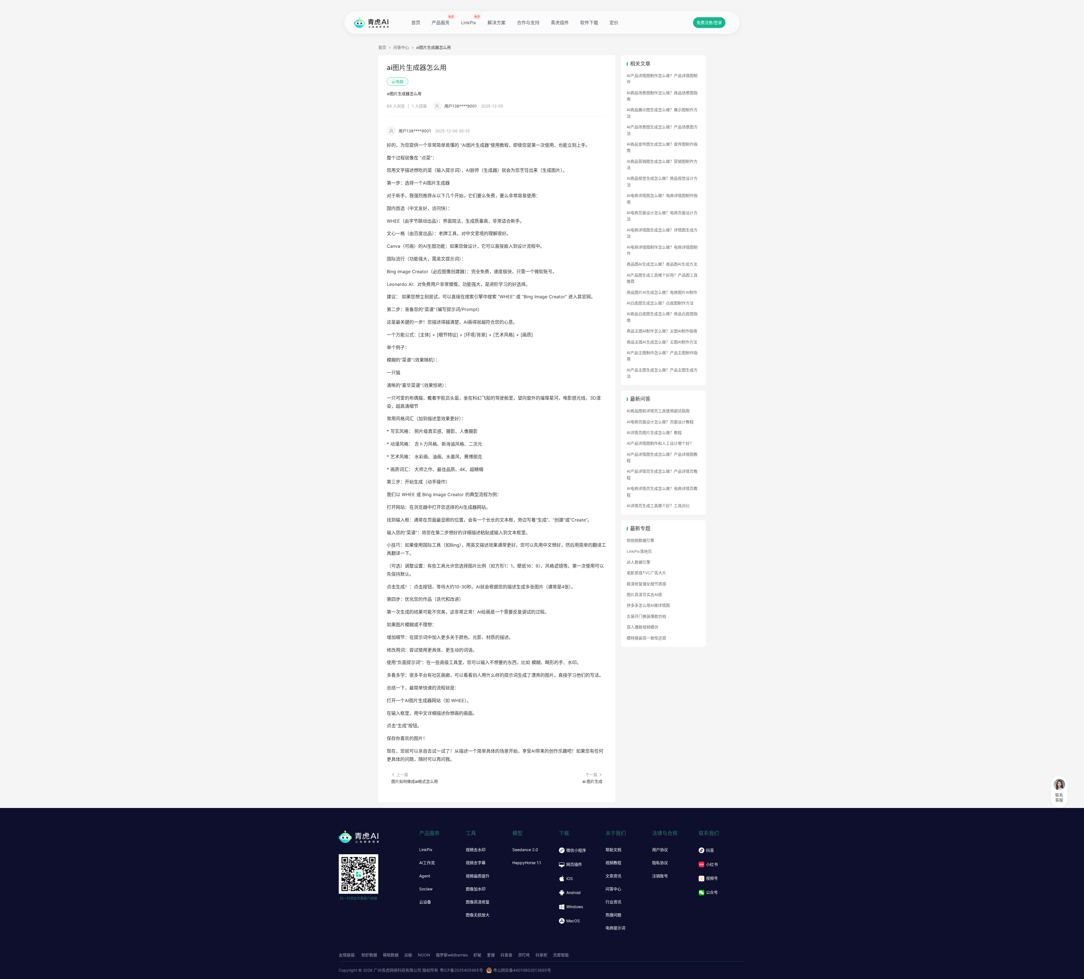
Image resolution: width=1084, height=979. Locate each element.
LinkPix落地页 (639, 551)
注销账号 (660, 876)
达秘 (408, 954)
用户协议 (660, 849)
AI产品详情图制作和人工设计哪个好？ (660, 443)
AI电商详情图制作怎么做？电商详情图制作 (662, 250)
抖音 (710, 850)
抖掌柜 (541, 954)
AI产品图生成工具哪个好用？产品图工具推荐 (662, 278)
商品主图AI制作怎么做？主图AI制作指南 (662, 330)
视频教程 (613, 862)
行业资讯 (613, 902)
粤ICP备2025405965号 (461, 970)
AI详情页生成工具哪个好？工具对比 (658, 505)
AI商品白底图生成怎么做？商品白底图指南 (662, 316)
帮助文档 (613, 849)
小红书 (712, 864)
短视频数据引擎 (640, 540)
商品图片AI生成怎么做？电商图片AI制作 (662, 292)
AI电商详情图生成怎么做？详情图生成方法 (662, 232)
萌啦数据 (391, 954)
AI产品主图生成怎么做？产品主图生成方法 (662, 372)
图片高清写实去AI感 (644, 594)
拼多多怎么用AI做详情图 (648, 605)
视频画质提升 (477, 876)
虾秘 (477, 954)
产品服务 (441, 22)
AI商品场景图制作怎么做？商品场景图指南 (662, 95)
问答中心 (401, 47)
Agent (424, 876)
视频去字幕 (476, 862)
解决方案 (497, 22)
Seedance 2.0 (525, 849)
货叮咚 (524, 954)
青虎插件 (560, 22)
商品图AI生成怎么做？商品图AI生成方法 (662, 264)
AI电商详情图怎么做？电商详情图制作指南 (662, 198)
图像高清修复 (477, 902)
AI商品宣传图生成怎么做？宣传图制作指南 (662, 147)
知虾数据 (369, 954)
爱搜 (491, 954)
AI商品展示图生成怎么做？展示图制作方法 (662, 112)
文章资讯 (613, 876)
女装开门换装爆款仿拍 (646, 616)
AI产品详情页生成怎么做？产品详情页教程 (662, 474)
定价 (614, 22)
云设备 (425, 902)
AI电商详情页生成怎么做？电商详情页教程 (662, 491)
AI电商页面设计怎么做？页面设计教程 (660, 421)
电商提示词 (615, 928)
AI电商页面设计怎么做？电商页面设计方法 (662, 215)
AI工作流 (427, 862)
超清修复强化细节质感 (646, 583)
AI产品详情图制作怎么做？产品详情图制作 (662, 78)
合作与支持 (528, 22)
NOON (424, 954)
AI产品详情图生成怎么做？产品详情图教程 (662, 457)
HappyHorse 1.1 (526, 862)
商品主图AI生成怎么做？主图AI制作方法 (662, 342)
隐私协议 (660, 862)
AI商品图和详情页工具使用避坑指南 (658, 410)
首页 (415, 22)
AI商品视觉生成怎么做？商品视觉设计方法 (662, 181)
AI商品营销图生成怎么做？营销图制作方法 (662, 164)
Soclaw (425, 889)
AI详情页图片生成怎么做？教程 (654, 432)
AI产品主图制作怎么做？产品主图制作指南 (662, 355)
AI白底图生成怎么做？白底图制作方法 (660, 303)
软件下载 (589, 22)
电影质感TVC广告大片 (646, 572)
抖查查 (506, 954)
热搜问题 (613, 915)
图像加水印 (476, 889)
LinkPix (468, 22)
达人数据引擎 (638, 562)
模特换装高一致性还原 (646, 638)
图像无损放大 (477, 915)
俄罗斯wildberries (452, 954)
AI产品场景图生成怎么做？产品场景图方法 (662, 129)
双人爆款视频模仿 (642, 627)
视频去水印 (476, 849)
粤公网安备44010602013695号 (522, 970)
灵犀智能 (561, 954)
